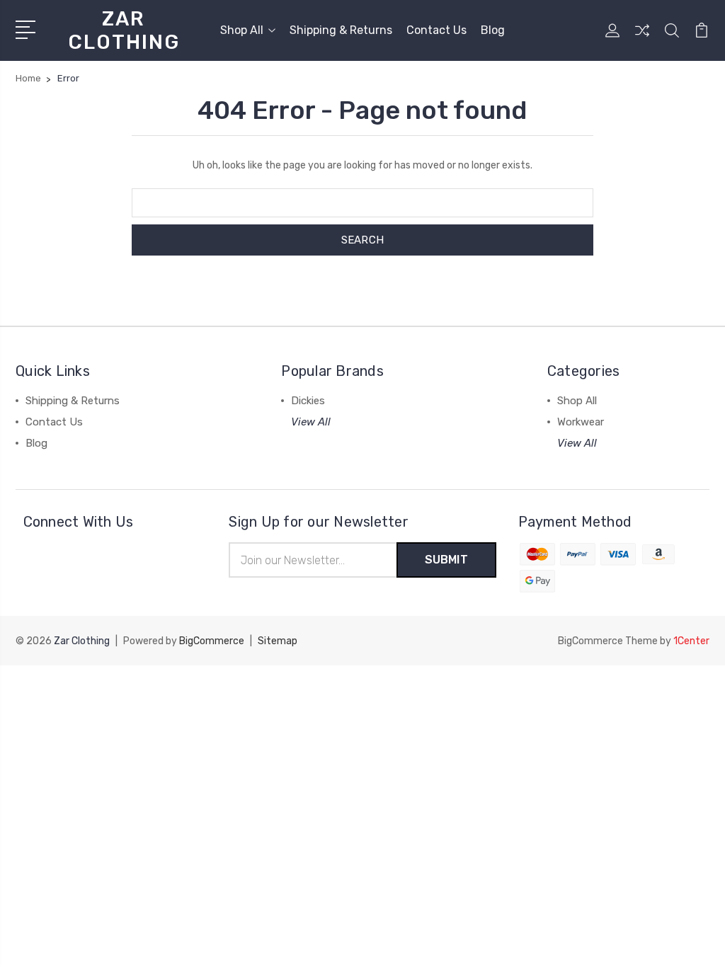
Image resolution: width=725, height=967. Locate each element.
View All (311, 422)
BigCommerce (211, 641)
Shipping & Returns (341, 30)
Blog (493, 30)
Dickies (308, 400)
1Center (691, 641)
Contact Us (436, 30)
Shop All (241, 30)
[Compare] (642, 39)
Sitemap (277, 641)
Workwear (580, 422)
